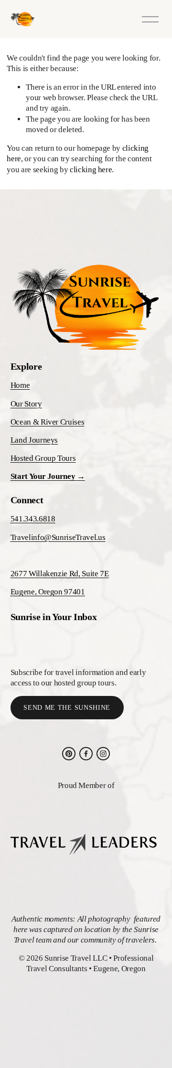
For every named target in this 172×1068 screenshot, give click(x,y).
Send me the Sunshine (66, 707)
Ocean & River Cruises (48, 421)
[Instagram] (103, 753)
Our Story (26, 403)
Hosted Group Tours (43, 458)
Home (20, 385)
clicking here (91, 169)
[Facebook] (86, 753)
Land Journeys (34, 440)
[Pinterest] (68, 753)
